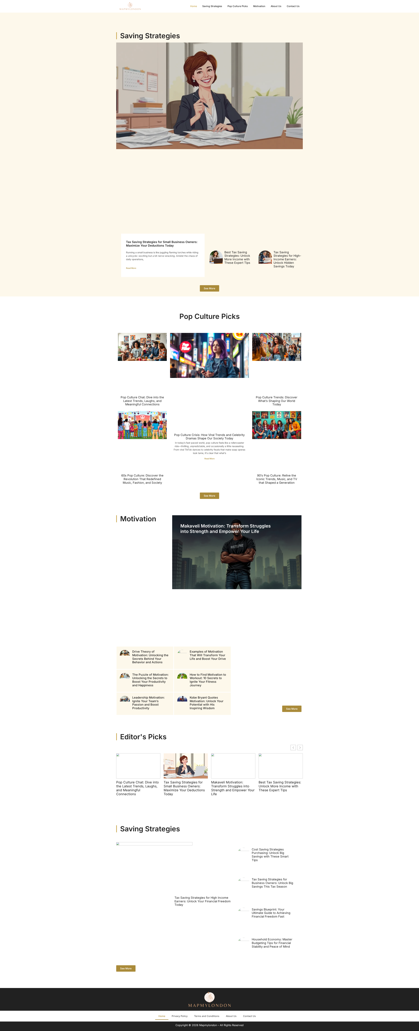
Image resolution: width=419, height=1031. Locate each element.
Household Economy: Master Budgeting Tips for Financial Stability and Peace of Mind (272, 943)
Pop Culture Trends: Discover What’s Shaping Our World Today (276, 401)
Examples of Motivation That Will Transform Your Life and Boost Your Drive (208, 655)
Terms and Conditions (206, 1016)
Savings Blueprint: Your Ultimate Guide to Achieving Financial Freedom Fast (271, 913)
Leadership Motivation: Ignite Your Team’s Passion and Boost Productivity (148, 703)
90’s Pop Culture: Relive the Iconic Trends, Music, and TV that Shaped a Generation (276, 479)
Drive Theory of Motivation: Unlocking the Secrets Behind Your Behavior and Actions (150, 657)
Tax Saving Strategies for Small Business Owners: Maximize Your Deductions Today (162, 243)
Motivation (259, 6)
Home (193, 6)
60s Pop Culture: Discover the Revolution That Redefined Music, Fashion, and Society (142, 479)
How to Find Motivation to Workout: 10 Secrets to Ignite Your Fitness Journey (208, 680)
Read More (131, 268)
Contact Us (293, 6)
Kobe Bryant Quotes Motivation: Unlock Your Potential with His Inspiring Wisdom (206, 703)
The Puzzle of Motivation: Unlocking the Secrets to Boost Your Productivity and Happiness (150, 680)
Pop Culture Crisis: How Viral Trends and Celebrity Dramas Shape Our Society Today (209, 436)
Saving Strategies (212, 6)
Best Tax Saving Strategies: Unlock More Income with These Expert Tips (237, 258)
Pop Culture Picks (238, 6)
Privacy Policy (180, 1016)
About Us (276, 6)
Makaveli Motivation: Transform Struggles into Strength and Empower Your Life (225, 528)
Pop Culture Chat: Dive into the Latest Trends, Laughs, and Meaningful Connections (142, 401)
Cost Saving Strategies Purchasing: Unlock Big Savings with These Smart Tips (270, 855)
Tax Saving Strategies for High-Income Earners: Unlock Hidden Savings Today (287, 259)
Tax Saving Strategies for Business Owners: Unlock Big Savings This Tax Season (272, 883)
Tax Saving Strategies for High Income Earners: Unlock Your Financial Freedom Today (202, 901)
